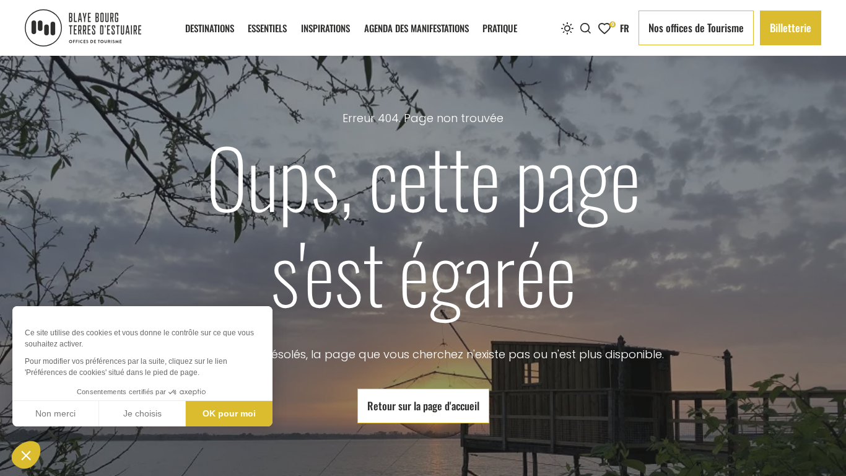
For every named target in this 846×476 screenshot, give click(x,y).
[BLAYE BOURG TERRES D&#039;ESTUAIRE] (83, 27)
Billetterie (790, 27)
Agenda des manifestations (416, 28)
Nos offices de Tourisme (696, 27)
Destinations (209, 28)
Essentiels (267, 28)
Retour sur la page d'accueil (423, 405)
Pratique (499, 28)
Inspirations (325, 28)
